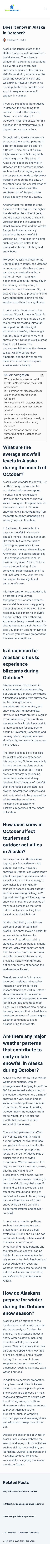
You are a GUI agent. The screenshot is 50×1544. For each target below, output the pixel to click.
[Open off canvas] (46, 9)
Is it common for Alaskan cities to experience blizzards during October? (23, 394)
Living (23, 40)
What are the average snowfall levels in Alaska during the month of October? (23, 383)
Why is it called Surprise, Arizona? (20, 1491)
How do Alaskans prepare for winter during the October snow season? (22, 434)
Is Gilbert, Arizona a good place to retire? (23, 1504)
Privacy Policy (9, 1533)
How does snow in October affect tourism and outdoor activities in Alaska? (23, 406)
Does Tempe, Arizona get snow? (19, 1516)
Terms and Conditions (29, 1533)
